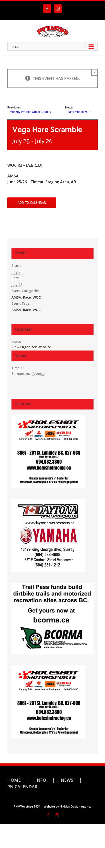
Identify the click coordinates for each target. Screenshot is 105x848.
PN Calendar (22, 787)
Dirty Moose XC (78, 111)
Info (40, 780)
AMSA (16, 297)
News (67, 780)
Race (27, 297)
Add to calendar (32, 203)
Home (14, 780)
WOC (37, 297)
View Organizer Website (31, 347)
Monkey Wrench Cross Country (30, 111)
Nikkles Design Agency (75, 806)
